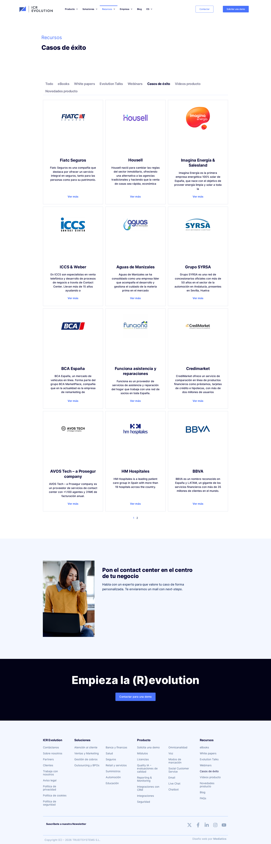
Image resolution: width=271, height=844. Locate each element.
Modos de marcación (174, 761)
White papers (84, 84)
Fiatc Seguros (73, 160)
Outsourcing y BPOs (86, 765)
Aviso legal (49, 780)
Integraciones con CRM (148, 788)
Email (171, 777)
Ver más (73, 196)
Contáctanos (51, 747)
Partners (48, 759)
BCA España (73, 368)
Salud (109, 753)
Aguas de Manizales (135, 267)
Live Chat (174, 783)
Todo (49, 84)
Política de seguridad (49, 803)
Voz (170, 753)
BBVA (198, 471)
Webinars (135, 84)
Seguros (111, 759)
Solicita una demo (148, 747)
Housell (135, 160)
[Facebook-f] (198, 825)
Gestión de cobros (86, 759)
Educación (112, 783)
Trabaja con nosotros (50, 773)
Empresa (124, 9)
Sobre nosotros (52, 753)
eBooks (63, 84)
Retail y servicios (116, 765)
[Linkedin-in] (206, 825)
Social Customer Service (178, 770)
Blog (139, 9)
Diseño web (199, 838)
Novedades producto (61, 91)
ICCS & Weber (73, 267)
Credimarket (198, 368)
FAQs (203, 798)
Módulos (142, 753)
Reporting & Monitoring (144, 779)
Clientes (48, 765)
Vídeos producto (188, 84)
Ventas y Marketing (86, 753)
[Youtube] (224, 825)
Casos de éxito (158, 84)
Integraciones (145, 795)
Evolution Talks (111, 84)
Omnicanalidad (177, 747)
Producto (70, 9)
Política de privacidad (49, 788)
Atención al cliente (85, 747)
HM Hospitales (135, 471)
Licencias (143, 759)
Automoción (113, 777)
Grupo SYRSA (198, 267)
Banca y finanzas (116, 747)
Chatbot (173, 789)
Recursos (107, 9)
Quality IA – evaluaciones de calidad (147, 768)
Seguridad (143, 801)
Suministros (113, 771)
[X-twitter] (189, 825)
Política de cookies (54, 795)
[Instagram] (215, 825)
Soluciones (88, 9)
